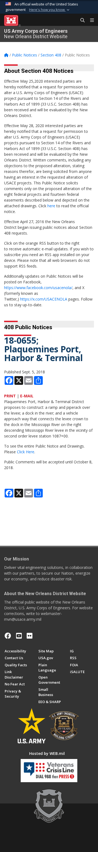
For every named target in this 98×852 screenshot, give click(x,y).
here (51, 205)
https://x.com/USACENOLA (43, 299)
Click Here (25, 451)
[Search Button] (80, 20)
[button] (50, 10)
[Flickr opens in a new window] (29, 636)
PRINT (10, 395)
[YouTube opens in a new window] (19, 636)
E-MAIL (26, 395)
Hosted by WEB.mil (47, 753)
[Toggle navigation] (90, 20)
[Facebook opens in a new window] (8, 636)
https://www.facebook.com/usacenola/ (38, 287)
